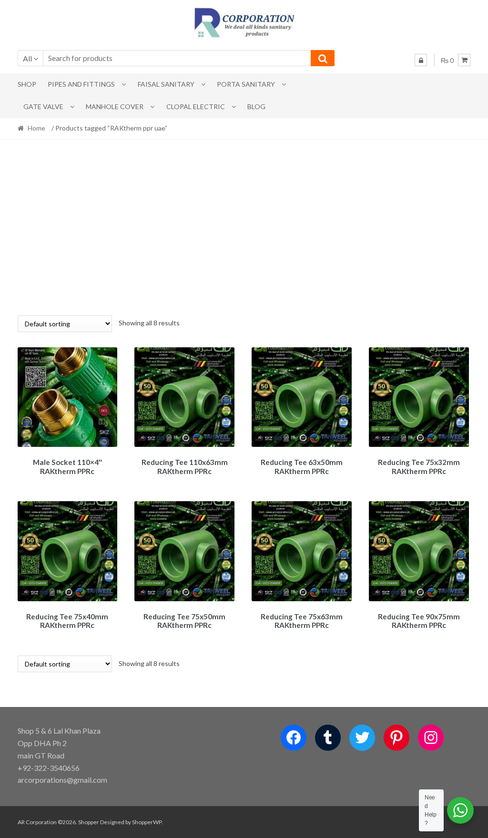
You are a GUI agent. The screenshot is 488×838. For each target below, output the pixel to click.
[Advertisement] (244, 227)
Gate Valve (43, 106)
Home (36, 128)
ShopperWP (147, 822)
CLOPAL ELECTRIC (195, 106)
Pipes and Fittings (81, 84)
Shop (27, 84)
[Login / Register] (421, 60)
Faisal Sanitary (166, 84)
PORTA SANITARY (246, 84)
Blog (256, 106)
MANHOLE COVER (114, 106)
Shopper (88, 822)
